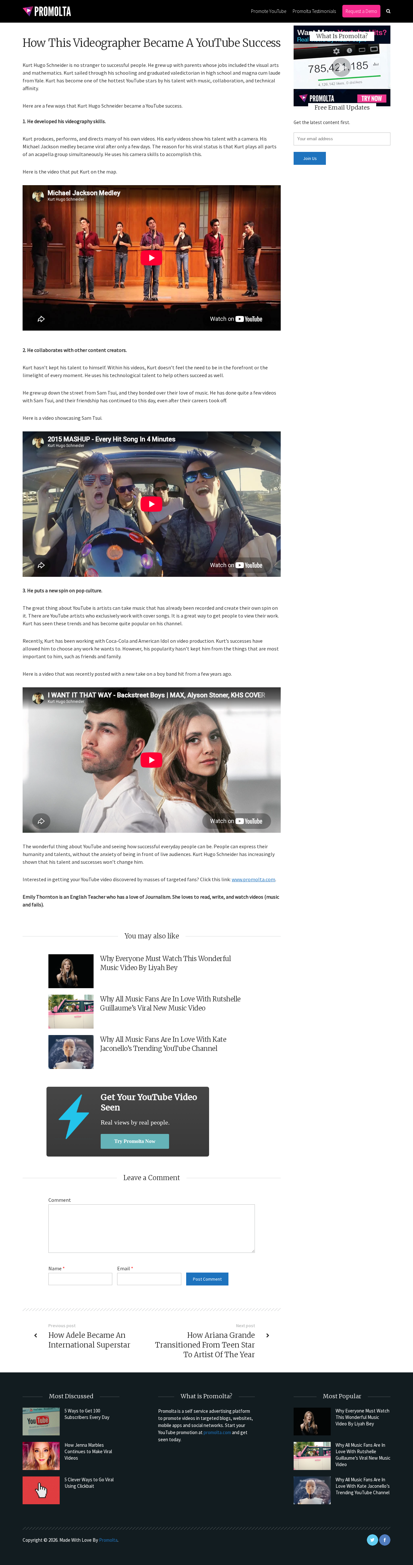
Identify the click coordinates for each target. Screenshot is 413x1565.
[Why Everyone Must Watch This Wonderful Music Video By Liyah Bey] (312, 1421)
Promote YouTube (268, 11)
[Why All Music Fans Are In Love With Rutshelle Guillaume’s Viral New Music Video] (312, 1456)
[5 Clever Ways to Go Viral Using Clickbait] (41, 1490)
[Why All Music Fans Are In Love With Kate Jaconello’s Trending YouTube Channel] (312, 1490)
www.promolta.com (253, 879)
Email (125, 1268)
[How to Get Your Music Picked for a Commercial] (73, 1116)
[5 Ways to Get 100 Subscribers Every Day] (41, 1421)
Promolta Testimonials (314, 11)
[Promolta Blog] (47, 11)
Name (56, 1268)
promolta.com (217, 1432)
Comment (59, 1200)
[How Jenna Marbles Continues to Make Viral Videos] (41, 1456)
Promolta (108, 1540)
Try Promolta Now (135, 1141)
